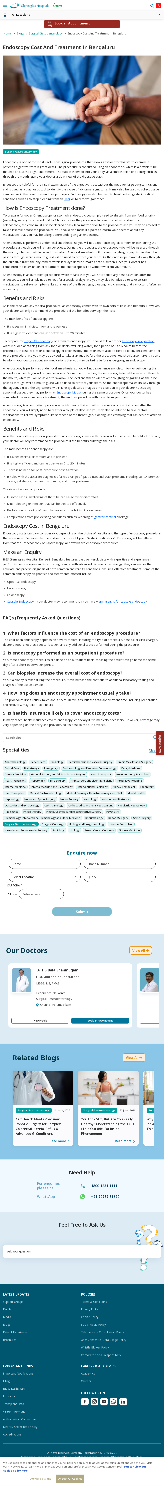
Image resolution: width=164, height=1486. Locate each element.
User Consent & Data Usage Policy (103, 1340)
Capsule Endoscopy (20, 601)
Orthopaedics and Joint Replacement (90, 805)
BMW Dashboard (14, 1389)
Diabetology (31, 768)
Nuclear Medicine (129, 830)
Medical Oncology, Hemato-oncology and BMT (94, 793)
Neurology (90, 799)
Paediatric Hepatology (131, 805)
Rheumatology (94, 818)
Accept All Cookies (70, 1478)
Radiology (59, 830)
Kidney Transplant (124, 787)
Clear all (155, 750)
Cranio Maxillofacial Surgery (134, 762)
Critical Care (12, 768)
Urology (74, 830)
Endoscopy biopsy (69, 392)
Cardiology (56, 762)
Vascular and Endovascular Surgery (26, 830)
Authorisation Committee (19, 1419)
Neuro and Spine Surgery (39, 799)
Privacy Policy (90, 1309)
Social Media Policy (93, 1324)
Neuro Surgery (69, 799)
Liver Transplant (15, 793)
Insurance (9, 1396)
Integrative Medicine (129, 780)
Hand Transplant (101, 774)
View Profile (40, 1020)
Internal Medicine (15, 787)
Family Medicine (130, 768)
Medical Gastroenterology (45, 793)
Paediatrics (11, 811)
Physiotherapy (32, 811)
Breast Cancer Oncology (99, 830)
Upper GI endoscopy (38, 341)
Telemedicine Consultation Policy (102, 1332)
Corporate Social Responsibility (101, 1355)
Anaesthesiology (15, 762)
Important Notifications (18, 1373)
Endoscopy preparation (138, 341)
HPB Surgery (58, 780)
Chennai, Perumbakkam (55, 1005)
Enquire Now (160, 743)
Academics (88, 1373)
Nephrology (12, 799)
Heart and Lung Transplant (132, 774)
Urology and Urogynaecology (86, 824)
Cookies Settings (40, 1478)
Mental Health (136, 793)
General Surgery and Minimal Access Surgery (58, 774)
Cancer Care (38, 762)
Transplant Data (13, 1404)
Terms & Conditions (94, 1302)
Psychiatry (112, 811)
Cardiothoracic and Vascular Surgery (90, 762)
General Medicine (15, 774)
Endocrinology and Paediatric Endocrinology (89, 768)
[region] (82, 1471)
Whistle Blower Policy (95, 1347)
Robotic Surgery (118, 818)
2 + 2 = (12, 894)
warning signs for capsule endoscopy (121, 601)
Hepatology (38, 780)
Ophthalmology (53, 805)
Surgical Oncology (53, 824)
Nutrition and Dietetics (115, 799)
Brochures (9, 1340)
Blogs (6, 1324)
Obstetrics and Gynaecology (22, 805)
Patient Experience (15, 1332)
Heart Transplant (15, 780)
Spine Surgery (142, 818)
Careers (86, 1381)
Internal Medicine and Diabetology (52, 787)
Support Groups (13, 1302)
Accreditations (12, 1434)
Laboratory (147, 787)
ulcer (67, 199)
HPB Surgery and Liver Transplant (91, 780)
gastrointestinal (105, 517)
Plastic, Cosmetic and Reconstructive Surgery (73, 811)
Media (7, 1317)
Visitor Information (15, 1411)
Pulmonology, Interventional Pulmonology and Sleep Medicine (42, 818)
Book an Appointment (100, 1020)
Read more (57, 1141)
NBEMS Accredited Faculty (20, 1427)
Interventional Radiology (93, 787)
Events (7, 1309)
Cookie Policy (89, 1317)
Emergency (51, 768)
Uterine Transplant (121, 824)
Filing (6, 1381)
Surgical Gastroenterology (21, 824)
